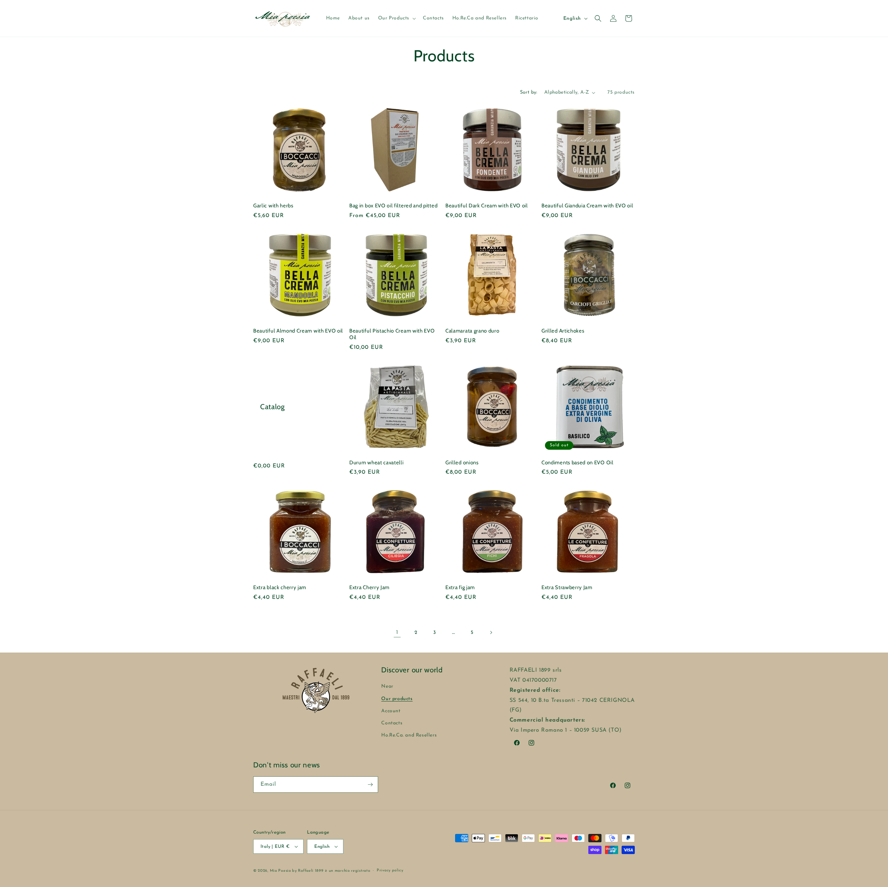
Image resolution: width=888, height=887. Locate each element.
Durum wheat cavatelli (376, 462)
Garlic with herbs (273, 206)
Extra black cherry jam (279, 587)
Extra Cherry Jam (369, 587)
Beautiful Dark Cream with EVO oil (486, 206)
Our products (396, 698)
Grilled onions (462, 462)
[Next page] (490, 632)
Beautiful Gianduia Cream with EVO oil (587, 206)
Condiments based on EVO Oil (577, 462)
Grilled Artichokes (562, 331)
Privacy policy (390, 870)
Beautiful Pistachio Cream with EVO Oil (392, 334)
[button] (396, 18)
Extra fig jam (460, 587)
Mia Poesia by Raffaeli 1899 (297, 871)
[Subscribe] (370, 784)
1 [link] (397, 632)
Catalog (272, 406)
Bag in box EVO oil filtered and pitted (393, 206)
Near (387, 686)
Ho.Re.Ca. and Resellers (409, 735)
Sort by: (528, 92)
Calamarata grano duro (472, 331)
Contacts (391, 723)
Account (390, 711)
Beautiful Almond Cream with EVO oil (298, 331)
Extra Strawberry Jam (566, 587)
